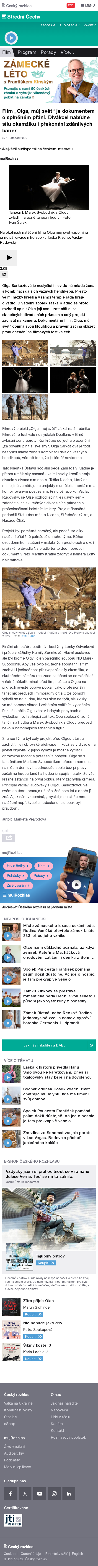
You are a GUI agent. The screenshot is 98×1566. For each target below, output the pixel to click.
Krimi (42, 866)
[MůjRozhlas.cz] (9, 159)
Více (67, 52)
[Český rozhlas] (16, 5)
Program (48, 25)
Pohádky (14, 875)
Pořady (48, 52)
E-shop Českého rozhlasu (32, 1161)
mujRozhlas (12, 853)
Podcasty (12, 1460)
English (77, 1554)
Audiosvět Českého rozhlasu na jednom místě (37, 907)
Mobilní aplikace (17, 1467)
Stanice (10, 1417)
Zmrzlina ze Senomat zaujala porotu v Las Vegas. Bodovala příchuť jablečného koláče (57, 1137)
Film (6, 52)
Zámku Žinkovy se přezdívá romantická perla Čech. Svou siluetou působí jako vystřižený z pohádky (59, 996)
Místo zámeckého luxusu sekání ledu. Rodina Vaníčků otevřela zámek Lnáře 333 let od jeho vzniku (59, 930)
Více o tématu (18, 1061)
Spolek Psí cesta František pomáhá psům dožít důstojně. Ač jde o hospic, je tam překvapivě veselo (59, 974)
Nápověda (59, 1410)
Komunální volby (18, 1410)
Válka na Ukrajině (18, 1403)
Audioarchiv (69, 25)
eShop (9, 1424)
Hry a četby (16, 866)
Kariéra (57, 1424)
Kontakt (57, 1430)
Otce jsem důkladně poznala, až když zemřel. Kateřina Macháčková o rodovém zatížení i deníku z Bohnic (58, 952)
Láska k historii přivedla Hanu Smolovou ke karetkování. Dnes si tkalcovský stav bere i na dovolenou (57, 1072)
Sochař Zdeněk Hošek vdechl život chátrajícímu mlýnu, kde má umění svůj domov (56, 1094)
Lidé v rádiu (60, 1417)
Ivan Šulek (18, 222)
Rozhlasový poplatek (68, 1437)
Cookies (10, 1554)
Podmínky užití (56, 1554)
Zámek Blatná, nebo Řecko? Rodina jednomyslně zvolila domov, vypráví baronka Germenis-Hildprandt (57, 1018)
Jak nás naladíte (64, 1403)
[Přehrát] (8, 258)
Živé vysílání (16, 885)
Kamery (90, 25)
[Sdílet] (4, 274)
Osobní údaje (31, 1554)
